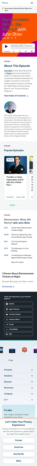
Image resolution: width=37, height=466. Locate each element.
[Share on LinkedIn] (8, 38)
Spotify (11, 304)
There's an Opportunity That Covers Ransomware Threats (21, 236)
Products (8, 370)
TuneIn (11, 324)
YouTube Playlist (15, 314)
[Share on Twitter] (12, 38)
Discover (8, 382)
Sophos (9, 73)
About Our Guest (17, 262)
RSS (10, 334)
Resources (8, 388)
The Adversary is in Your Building (19, 249)
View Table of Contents (15, 96)
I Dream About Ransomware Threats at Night (21, 229)
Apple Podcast (14, 309)
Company (8, 394)
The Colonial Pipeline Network (19, 243)
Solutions (8, 376)
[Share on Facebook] (15, 38)
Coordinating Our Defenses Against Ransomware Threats (21, 256)
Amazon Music (14, 319)
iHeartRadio (13, 329)
